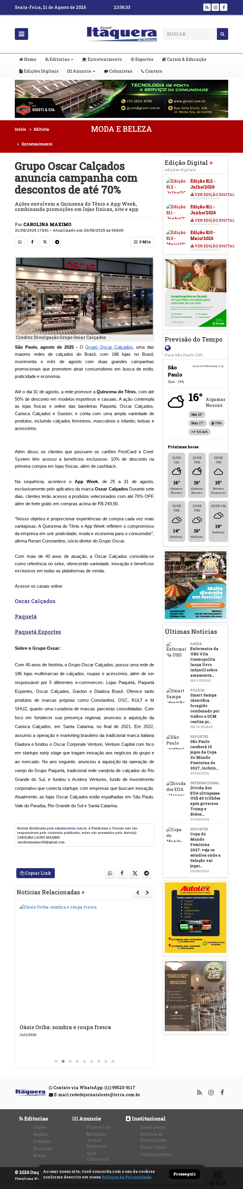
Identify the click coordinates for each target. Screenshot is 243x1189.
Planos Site (99, 1127)
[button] (56, 1061)
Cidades (41, 1141)
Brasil (40, 1155)
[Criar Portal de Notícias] (217, 1178)
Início (20, 129)
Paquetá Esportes (38, 631)
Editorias (59, 59)
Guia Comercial (98, 1156)
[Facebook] (223, 7)
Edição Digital (189, 165)
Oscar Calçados (35, 601)
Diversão (42, 1148)
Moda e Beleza (121, 129)
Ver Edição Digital (207, 194)
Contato (153, 71)
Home (29, 59)
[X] (45, 242)
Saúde (39, 1127)
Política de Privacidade (153, 1137)
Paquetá (26, 616)
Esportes (143, 59)
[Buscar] (222, 34)
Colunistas (120, 71)
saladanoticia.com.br (71, 828)
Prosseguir (184, 1174)
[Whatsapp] (20, 242)
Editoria (41, 129)
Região (40, 1134)
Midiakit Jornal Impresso (96, 1140)
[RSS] (207, 7)
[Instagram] (215, 7)
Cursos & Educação (186, 59)
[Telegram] (57, 242)
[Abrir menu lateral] (21, 34)
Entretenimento (104, 59)
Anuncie (81, 71)
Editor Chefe (153, 1147)
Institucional (148, 1118)
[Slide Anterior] (138, 893)
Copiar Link (37, 873)
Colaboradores (155, 1154)
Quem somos (153, 1127)
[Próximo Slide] (147, 893)
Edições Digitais (40, 71)
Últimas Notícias (191, 631)
